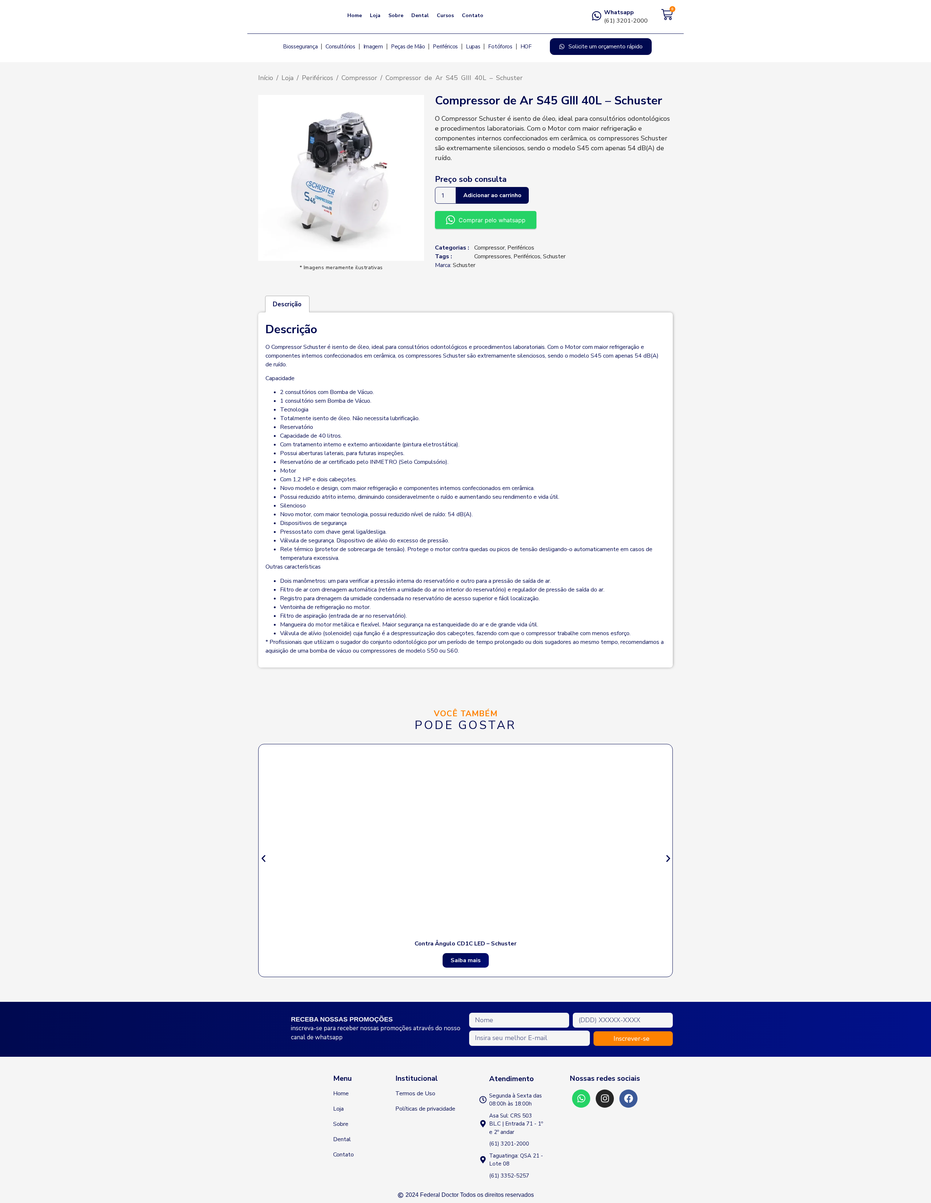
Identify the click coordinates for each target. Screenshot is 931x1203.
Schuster (554, 256)
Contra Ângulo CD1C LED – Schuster (465, 944)
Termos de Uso (415, 1094)
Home (354, 15)
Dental (420, 15)
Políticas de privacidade (425, 1109)
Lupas (473, 46)
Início (265, 77)
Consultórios (340, 46)
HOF (526, 46)
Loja (375, 15)
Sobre (395, 15)
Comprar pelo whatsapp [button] (492, 220)
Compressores (492, 256)
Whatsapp (619, 12)
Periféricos (445, 46)
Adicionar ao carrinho (492, 195)
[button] (263, 858)
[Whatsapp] (596, 16)
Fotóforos (500, 46)
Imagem (373, 46)
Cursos (445, 15)
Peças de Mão (408, 46)
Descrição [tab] (287, 304)
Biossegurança (300, 46)
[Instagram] (605, 1099)
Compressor (359, 77)
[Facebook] (628, 1099)
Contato (472, 15)
